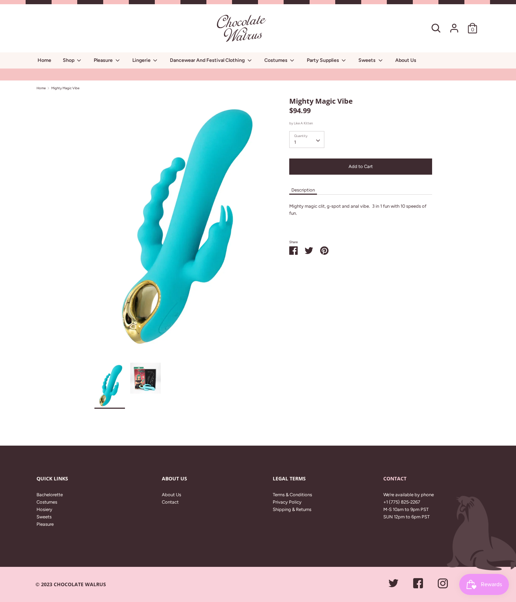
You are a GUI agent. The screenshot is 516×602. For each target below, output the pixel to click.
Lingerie (142, 60)
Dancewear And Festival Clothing (208, 60)
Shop (69, 60)
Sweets (367, 60)
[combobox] (306, 139)
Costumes (276, 60)
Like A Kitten (303, 123)
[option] (181, 229)
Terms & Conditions (292, 494)
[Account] (454, 24)
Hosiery (44, 509)
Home (44, 60)
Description (303, 190)
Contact (170, 502)
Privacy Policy (287, 502)
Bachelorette (50, 494)
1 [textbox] (295, 142)
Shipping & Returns (292, 509)
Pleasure (104, 60)
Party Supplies (323, 60)
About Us (405, 60)
